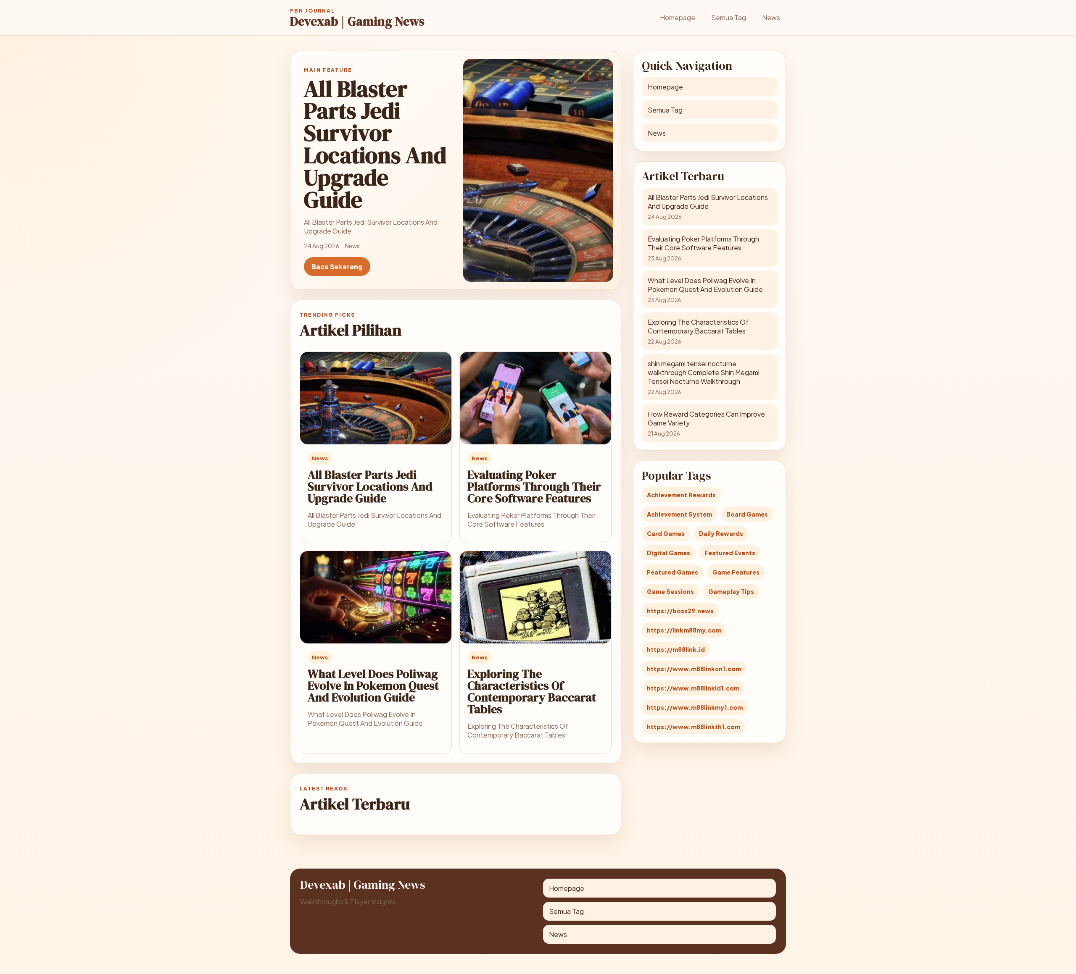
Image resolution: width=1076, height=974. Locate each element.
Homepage (677, 17)
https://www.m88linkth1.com (693, 726)
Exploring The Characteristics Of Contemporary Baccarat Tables (531, 691)
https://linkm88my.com (684, 630)
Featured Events (729, 553)
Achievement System (679, 514)
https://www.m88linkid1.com (693, 688)
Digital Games (668, 553)
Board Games (747, 514)
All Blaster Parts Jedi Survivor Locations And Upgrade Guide (370, 486)
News (771, 17)
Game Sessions (670, 591)
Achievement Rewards (681, 495)
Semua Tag (728, 17)
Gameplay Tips (731, 591)
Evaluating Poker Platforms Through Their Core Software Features (534, 486)
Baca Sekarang (337, 266)
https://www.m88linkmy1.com (695, 707)
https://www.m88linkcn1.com (694, 668)
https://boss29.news (680, 610)
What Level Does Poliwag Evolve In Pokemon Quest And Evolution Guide (373, 685)
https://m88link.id (676, 649)
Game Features (736, 572)
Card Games (666, 533)
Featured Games (672, 572)
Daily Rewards (721, 533)
